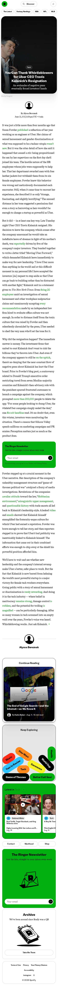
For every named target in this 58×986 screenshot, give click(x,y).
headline (15, 412)
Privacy (26, 965)
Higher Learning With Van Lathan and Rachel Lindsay (22, 828)
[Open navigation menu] (53, 4)
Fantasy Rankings (23, 11)
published (22, 129)
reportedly (19, 243)
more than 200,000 (24, 399)
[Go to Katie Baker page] (9, 715)
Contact (11, 844)
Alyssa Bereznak (30, 113)
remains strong (24, 601)
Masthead (29, 844)
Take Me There (29, 952)
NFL (44, 11)
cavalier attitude (11, 496)
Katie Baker (20, 715)
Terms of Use (16, 965)
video (53, 510)
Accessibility (29, 970)
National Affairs (18, 818)
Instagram (27, 975)
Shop (47, 844)
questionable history (18, 505)
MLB (53, 11)
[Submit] (50, 458)
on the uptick (43, 357)
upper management (43, 501)
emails (10, 515)
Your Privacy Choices (39, 965)
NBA (37, 11)
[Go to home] (4, 4)
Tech (29, 67)
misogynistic (25, 501)
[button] (29, 4)
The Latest (8, 11)
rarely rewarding (33, 591)
